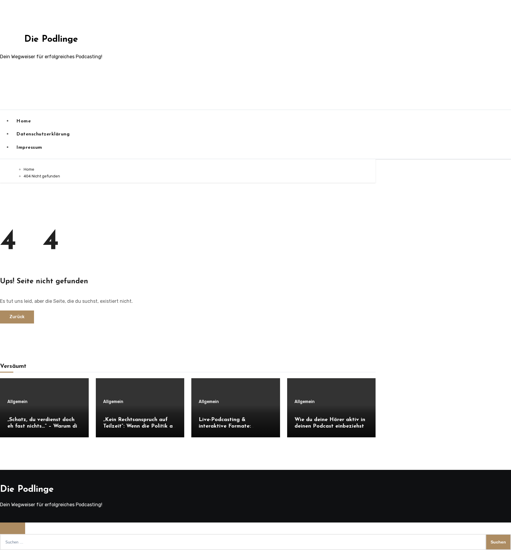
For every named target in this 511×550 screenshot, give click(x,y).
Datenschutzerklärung (42, 134)
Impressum (29, 147)
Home (23, 121)
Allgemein (17, 402)
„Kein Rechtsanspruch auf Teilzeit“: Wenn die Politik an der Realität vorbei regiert (139, 426)
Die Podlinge (51, 39)
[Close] (12, 528)
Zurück (17, 316)
